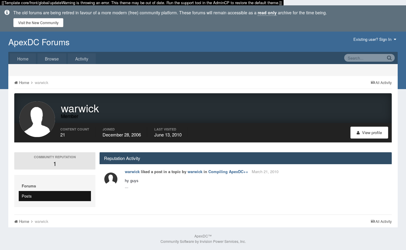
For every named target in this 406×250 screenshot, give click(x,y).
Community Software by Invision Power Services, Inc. (203, 241)
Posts (27, 196)
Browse (52, 59)
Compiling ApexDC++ (228, 171)
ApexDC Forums (39, 42)
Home (23, 59)
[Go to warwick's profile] (110, 179)
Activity (81, 59)
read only (267, 12)
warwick (132, 171)
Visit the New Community (38, 22)
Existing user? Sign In (373, 39)
